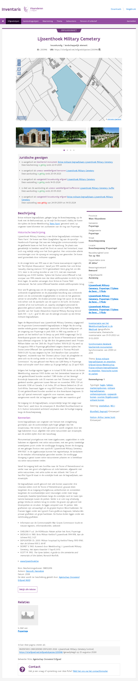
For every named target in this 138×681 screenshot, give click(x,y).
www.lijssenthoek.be (29, 561)
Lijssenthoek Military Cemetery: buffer (97, 188)
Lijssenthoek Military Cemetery (80, 170)
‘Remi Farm (54, 223)
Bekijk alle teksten (27, 589)
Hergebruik (131, 9)
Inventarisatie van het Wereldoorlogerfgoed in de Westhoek (101, 326)
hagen (102, 385)
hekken (109, 385)
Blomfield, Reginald (99, 411)
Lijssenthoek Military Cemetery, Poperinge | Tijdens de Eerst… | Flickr (103, 288)
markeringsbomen (98, 388)
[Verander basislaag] (19, 73)
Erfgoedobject (13, 21)
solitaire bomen (97, 400)
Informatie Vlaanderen (114, 119)
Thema (59, 21)
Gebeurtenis (71, 21)
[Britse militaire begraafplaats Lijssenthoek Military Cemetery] (33, 137)
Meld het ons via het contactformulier (90, 671)
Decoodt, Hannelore (35, 571)
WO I (113, 406)
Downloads (116, 9)
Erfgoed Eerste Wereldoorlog (101, 364)
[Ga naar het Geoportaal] (19, 69)
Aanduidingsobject (31, 21)
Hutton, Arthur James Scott (102, 417)
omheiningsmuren (98, 394)
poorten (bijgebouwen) (107, 397)
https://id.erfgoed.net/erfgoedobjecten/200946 (41, 652)
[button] (64, 150)
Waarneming (48, 21)
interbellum (104, 406)
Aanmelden (131, 21)
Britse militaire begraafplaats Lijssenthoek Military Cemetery (85, 162)
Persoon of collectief (88, 21)
